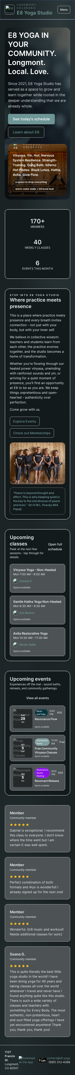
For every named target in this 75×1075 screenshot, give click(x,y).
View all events (37, 698)
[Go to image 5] (42, 481)
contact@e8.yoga (58, 1058)
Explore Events (24, 421)
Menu (64, 9)
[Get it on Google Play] (42, 1060)
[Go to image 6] (44, 481)
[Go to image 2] (33, 481)
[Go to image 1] (30, 481)
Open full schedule (55, 546)
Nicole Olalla (28, 644)
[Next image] (60, 463)
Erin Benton (27, 612)
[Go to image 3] (36, 481)
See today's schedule (31, 119)
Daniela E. (26, 581)
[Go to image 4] (39, 481)
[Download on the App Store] (27, 1060)
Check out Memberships (32, 433)
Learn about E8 (26, 132)
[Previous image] (15, 463)
